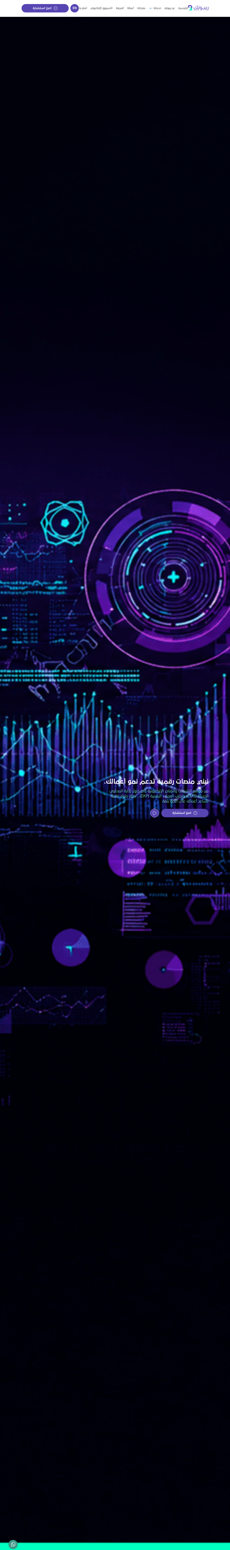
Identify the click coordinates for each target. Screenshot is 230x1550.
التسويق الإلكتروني (101, 8)
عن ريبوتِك (169, 8)
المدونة (120, 8)
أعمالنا (130, 8)
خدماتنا (157, 8)
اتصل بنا (83, 8)
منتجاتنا (141, 8)
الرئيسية (183, 8)
